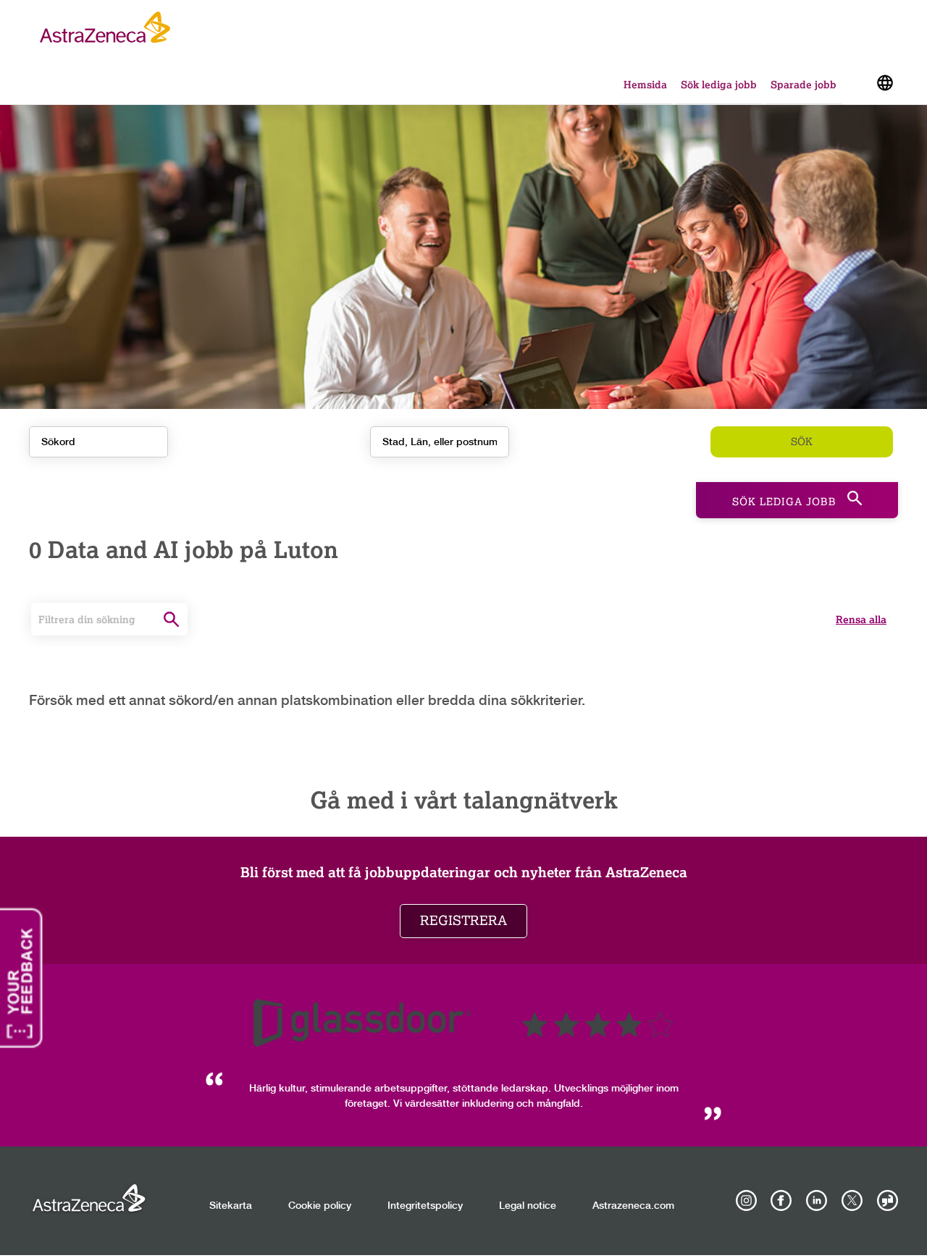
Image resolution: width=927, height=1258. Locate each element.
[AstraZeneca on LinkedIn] (817, 1201)
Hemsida (645, 84)
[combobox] (439, 441)
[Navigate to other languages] (884, 81)
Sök (802, 442)
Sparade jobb (803, 84)
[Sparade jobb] (858, 85)
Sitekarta (230, 1206)
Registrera (463, 921)
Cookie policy (319, 1206)
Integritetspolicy (425, 1206)
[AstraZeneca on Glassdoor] (887, 1201)
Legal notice (527, 1206)
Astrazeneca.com (633, 1206)
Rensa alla (861, 619)
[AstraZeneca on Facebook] (781, 1201)
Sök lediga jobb (719, 84)
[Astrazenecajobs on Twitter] (852, 1201)
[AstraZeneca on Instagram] (746, 1201)
